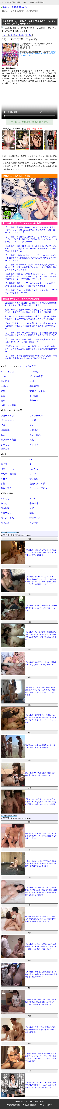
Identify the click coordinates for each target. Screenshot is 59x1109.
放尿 (32, 508)
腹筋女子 (5, 449)
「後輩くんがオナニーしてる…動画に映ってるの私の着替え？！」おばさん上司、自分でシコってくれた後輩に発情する (31, 348)
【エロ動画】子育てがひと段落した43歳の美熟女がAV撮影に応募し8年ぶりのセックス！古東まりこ (40, 1029)
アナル (33, 498)
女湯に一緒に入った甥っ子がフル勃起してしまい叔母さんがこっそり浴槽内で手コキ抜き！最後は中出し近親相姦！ (40, 863)
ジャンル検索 (17, 11)
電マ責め (28, 35)
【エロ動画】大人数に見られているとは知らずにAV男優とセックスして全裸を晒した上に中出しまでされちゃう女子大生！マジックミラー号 (31, 229)
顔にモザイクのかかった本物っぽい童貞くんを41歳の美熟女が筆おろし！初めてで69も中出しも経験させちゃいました (40, 918)
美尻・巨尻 (35, 435)
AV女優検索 (32, 11)
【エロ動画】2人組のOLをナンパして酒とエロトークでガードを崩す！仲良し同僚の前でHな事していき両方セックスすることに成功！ (31, 257)
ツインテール (36, 415)
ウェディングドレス (39, 488)
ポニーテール (7, 420)
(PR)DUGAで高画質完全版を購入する (29, 122)
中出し (21, 35)
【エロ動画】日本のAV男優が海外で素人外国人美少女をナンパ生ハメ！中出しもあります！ (41, 608)
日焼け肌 (5, 430)
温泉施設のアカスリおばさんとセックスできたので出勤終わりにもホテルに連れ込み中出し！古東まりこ (40, 835)
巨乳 (32, 425)
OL (31, 459)
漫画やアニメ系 (37, 483)
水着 (3, 483)
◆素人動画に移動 (29, 1105)
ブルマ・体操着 (8, 474)
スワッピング (36, 371)
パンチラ (34, 469)
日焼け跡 (34, 430)
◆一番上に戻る (21, 1102)
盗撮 (3, 396)
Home (5, 11)
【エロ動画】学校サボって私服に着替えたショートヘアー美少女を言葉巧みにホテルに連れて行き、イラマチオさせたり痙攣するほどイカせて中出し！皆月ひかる (31, 276)
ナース (33, 464)
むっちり (5, 444)
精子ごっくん (7, 518)
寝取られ (5, 386)
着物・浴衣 (6, 488)
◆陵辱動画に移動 (13, 1105)
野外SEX (34, 400)
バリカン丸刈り (8, 405)
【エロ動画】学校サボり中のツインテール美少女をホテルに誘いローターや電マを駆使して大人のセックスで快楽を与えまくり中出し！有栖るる (31, 267)
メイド (33, 474)
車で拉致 (34, 396)
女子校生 (34, 479)
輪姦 (3, 400)
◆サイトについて (46, 1105)
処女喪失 (5, 381)
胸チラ (4, 464)
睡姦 (32, 513)
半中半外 (34, 503)
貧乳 (32, 439)
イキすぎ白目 (7, 371)
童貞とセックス (37, 391)
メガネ (4, 479)
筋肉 (3, 435)
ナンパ (4, 35)
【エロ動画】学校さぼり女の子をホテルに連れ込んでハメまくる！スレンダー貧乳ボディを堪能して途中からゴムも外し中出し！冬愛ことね (31, 248)
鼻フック (34, 522)
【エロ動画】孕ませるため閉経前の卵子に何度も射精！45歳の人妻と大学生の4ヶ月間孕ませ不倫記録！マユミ (41, 974)
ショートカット (8, 415)
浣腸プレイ (6, 513)
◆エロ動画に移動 (36, 1102)
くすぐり (5, 498)
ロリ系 (33, 420)
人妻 (10, 35)
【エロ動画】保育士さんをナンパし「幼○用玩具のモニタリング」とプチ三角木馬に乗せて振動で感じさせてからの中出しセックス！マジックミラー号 (31, 239)
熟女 (15, 35)
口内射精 (5, 508)
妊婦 (3, 425)
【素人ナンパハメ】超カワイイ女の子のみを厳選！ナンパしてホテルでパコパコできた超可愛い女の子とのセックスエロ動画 (40, 801)
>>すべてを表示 (28, 366)
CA (2, 459)
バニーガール (7, 469)
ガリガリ (34, 444)
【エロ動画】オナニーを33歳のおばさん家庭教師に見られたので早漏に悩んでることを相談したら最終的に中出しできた (40, 946)
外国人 (33, 381)
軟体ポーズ (35, 518)
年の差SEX (35, 386)
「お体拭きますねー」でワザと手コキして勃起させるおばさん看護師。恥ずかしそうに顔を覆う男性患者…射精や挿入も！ (31, 325)
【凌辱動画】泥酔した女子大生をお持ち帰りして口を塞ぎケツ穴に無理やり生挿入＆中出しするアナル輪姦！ (40, 552)
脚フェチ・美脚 (8, 439)
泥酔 (3, 391)
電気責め (5, 522)
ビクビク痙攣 (36, 376)
